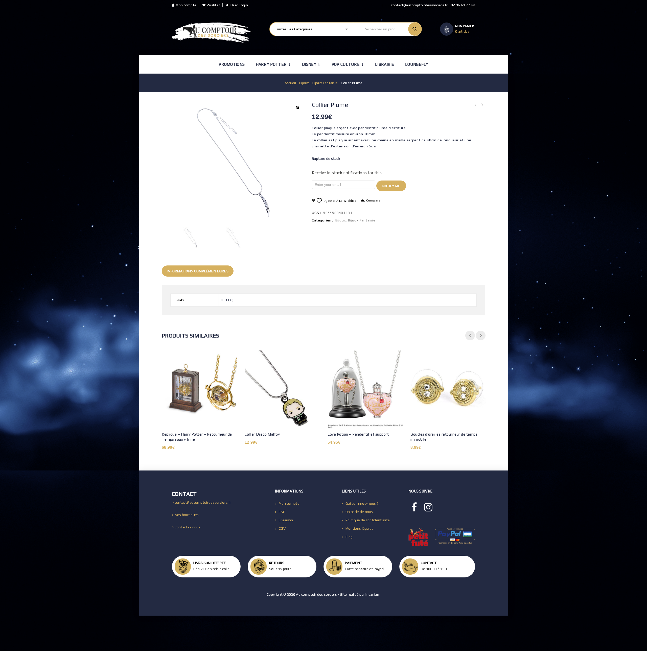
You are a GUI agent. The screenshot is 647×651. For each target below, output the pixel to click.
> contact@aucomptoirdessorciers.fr (201, 502)
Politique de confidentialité (367, 520)
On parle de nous (359, 512)
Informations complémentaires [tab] (197, 271)
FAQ (282, 512)
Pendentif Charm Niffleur (475, 105)
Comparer (374, 200)
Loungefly (416, 64)
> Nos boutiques (185, 515)
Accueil (290, 83)
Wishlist (213, 5)
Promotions (232, 64)
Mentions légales (359, 528)
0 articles (462, 31)
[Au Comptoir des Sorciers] (211, 33)
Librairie (384, 64)
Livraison (286, 520)
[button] (297, 107)
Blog (349, 537)
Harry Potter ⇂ (273, 64)
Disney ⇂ (311, 64)
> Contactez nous (186, 527)
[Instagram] (428, 507)
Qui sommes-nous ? (362, 503)
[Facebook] (414, 507)
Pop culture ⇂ (348, 64)
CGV (282, 528)
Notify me (391, 186)
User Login (239, 5)
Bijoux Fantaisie (325, 83)
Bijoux (304, 83)
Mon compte (186, 5)
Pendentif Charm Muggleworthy (482, 105)
